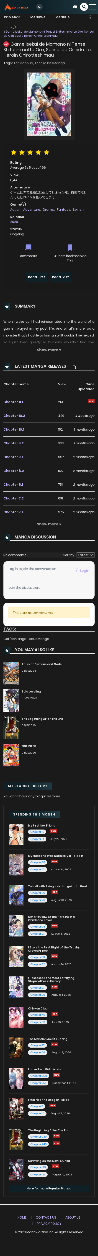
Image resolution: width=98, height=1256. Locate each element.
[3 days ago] (55, 892)
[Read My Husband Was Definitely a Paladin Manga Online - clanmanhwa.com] (16, 864)
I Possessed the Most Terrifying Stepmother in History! (51, 979)
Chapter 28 (37, 862)
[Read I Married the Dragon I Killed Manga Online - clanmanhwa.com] (16, 1108)
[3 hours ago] (54, 861)
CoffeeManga (15, 638)
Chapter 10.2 (14, 415)
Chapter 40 (37, 1015)
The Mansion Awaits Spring (47, 1039)
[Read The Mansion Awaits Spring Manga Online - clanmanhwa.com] (16, 1047)
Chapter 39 (37, 1022)
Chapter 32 (37, 964)
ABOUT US (72, 1217)
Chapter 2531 (38, 1076)
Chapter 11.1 (13, 402)
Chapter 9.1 (13, 457)
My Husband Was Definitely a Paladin (55, 856)
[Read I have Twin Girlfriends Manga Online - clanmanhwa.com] (16, 1078)
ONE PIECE (29, 746)
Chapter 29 (37, 893)
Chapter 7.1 (13, 512)
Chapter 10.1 (13, 429)
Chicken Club (38, 1008)
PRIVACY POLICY (49, 1223)
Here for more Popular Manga (49, 1188)
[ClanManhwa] (16, 6)
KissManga (56, 63)
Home (8, 27)
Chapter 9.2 (13, 443)
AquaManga (39, 638)
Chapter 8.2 (13, 470)
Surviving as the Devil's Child (49, 1161)
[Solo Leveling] (11, 700)
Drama (48, 209)
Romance (12, 17)
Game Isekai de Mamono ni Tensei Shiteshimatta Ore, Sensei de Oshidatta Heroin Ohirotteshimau (49, 34)
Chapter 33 (37, 957)
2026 (14, 221)
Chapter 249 (38, 1136)
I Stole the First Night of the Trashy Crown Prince (54, 949)
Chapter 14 (37, 839)
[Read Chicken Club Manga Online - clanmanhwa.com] (16, 1017)
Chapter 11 (36, 1106)
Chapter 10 (37, 1113)
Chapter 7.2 (13, 498)
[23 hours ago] (56, 1136)
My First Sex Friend (41, 825)
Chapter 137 (37, 1174)
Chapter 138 (38, 1167)
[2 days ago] (52, 1105)
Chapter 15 (37, 832)
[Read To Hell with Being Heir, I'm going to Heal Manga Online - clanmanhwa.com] (16, 895)
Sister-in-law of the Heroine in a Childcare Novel (51, 918)
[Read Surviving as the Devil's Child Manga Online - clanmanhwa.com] (16, 1169)
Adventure (31, 209)
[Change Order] (75, 366)
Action (19, 27)
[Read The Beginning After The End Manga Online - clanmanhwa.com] (16, 1139)
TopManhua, (23, 63)
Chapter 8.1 (13, 484)
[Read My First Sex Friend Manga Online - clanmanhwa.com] (16, 834)
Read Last (60, 277)
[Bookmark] (70, 248)
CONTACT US (46, 1217)
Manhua (62, 17)
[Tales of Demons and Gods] (11, 673)
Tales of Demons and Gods (42, 664)
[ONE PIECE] (11, 754)
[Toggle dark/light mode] (39, 7)
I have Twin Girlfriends (44, 1069)
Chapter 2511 (38, 1083)
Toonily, (40, 63)
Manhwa (38, 17)
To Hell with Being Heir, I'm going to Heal (57, 886)
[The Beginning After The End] (11, 727)
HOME (22, 1217)
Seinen (78, 209)
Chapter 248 (38, 1144)
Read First (36, 277)
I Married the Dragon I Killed (49, 1100)
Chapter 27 (37, 869)
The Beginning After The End (42, 719)
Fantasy (63, 209)
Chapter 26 (37, 995)
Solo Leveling (31, 691)
